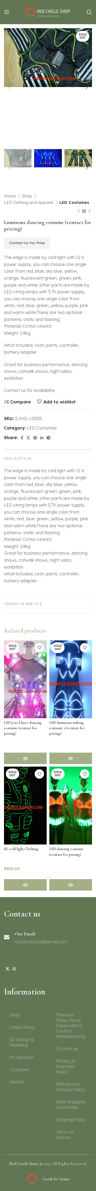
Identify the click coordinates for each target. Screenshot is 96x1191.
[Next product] (89, 211)
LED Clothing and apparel (29, 202)
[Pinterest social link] (35, 437)
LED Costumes (74, 202)
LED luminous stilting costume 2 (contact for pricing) (67, 728)
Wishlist (16, 1082)
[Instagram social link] (14, 968)
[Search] (89, 12)
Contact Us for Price (27, 243)
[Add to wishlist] (39, 647)
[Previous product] (78, 211)
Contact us (67, 1048)
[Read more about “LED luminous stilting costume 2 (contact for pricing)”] (70, 758)
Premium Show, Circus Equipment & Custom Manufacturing (70, 1025)
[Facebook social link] (22, 437)
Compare (19, 1069)
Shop (27, 196)
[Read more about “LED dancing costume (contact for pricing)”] (70, 884)
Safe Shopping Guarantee (71, 1104)
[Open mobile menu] (6, 12)
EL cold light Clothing (21, 849)
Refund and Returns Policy (70, 1086)
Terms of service (65, 1134)
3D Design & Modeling (21, 1042)
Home (10, 196)
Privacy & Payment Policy (65, 1066)
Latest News (22, 1027)
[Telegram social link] (48, 437)
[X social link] (28, 437)
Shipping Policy (71, 1119)
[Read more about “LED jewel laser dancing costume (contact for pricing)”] (25, 758)
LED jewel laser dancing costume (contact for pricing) (23, 728)
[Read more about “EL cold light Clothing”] (25, 884)
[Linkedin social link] (42, 437)
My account (21, 1057)
